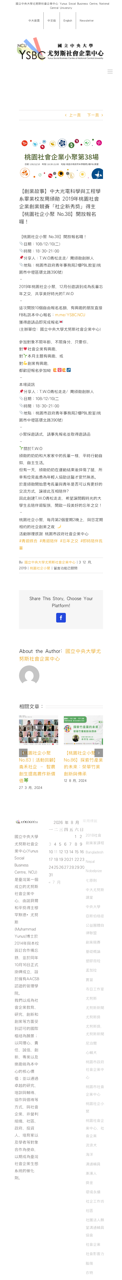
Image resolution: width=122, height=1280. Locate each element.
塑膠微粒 (93, 968)
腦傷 (89, 1270)
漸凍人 (91, 1180)
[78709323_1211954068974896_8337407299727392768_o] (61, 158)
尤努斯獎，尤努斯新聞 (95, 1037)
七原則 (91, 887)
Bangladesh (94, 859)
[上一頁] (23, 756)
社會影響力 (95, 1261)
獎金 (89, 1189)
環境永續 (93, 1198)
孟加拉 (91, 977)
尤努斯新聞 (95, 1014)
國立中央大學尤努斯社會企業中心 (49, 562)
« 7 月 (55, 889)
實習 (89, 986)
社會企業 (93, 1251)
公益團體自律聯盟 (95, 936)
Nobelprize (94, 878)
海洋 (89, 1161)
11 (55, 859)
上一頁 (75, 115)
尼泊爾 (91, 1050)
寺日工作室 (95, 996)
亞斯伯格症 (95, 923)
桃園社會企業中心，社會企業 (95, 1135)
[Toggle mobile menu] (110, 71)
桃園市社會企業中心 (95, 1097)
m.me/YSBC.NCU (70, 315)
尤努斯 (91, 1005)
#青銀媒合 (28, 541)
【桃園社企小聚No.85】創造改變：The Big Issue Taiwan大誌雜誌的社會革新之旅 (83, 767)
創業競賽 (93, 949)
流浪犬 (91, 1152)
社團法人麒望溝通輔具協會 (95, 1234)
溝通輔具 (93, 1170)
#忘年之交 (69, 541)
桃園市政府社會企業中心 (95, 1076)
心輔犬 (91, 1059)
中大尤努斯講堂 (95, 900)
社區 (89, 1217)
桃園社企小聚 (40, 568)
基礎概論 (93, 958)
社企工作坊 (95, 1208)
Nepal (90, 868)
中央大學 (93, 913)
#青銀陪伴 (48, 541)
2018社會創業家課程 (95, 846)
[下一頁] (98, 756)
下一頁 (93, 115)
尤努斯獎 (93, 1024)
